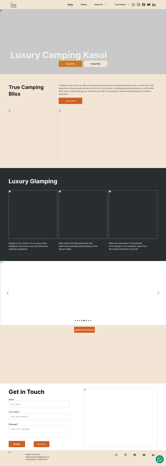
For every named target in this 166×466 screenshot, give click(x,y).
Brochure (41, 444)
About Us (99, 4)
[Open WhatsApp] (160, 459)
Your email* (14, 412)
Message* (13, 424)
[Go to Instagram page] (139, 4)
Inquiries (95, 63)
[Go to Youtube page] (149, 4)
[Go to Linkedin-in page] (153, 4)
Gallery (84, 4)
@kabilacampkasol (84, 330)
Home (70, 4)
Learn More (70, 101)
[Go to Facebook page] (144, 4)
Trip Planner (120, 4)
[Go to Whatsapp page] (134, 4)
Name (11, 399)
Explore (70, 63)
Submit (16, 444)
